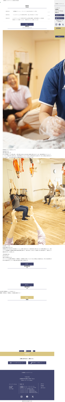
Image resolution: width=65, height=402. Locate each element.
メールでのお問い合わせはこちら (17, 362)
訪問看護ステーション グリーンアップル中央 (28, 387)
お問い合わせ (43, 387)
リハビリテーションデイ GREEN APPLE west (28, 391)
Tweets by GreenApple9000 (7, 302)
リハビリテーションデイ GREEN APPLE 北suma (28, 392)
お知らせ (42, 383)
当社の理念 (11, 386)
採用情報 (26, 297)
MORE (27, 24)
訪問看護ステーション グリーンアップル (27, 386)
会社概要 (10, 387)
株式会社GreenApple (6, 349)
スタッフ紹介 (11, 388)
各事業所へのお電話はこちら (38, 362)
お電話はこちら (60, 18)
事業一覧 (26, 284)
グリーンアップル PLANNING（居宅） (27, 388)
